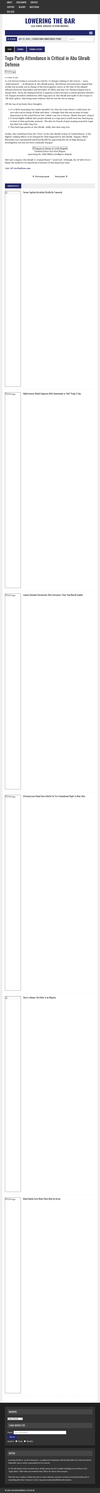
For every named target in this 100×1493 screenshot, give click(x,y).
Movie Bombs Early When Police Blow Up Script (41, 1198)
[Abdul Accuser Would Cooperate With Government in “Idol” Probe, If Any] (13, 586)
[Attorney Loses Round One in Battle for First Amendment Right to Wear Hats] (13, 988)
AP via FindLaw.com (20, 168)
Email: (11, 1432)
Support (11, 7)
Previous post (42, 176)
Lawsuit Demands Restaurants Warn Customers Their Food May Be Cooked (53, 594)
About (9, 2)
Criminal (20, 49)
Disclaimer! (21, 2)
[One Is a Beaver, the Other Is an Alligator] (13, 1190)
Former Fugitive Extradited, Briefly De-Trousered (42, 192)
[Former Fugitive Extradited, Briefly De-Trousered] (13, 384)
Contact (34, 2)
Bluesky (22, 7)
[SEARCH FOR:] (81, 38)
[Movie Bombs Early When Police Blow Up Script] (13, 1391)
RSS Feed (10, 11)
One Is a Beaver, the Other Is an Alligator (39, 997)
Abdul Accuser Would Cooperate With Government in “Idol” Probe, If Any (52, 393)
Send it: (11, 1441)
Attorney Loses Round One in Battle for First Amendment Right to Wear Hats (54, 796)
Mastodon (34, 7)
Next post (60, 176)
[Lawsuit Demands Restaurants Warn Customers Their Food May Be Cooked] (13, 787)
